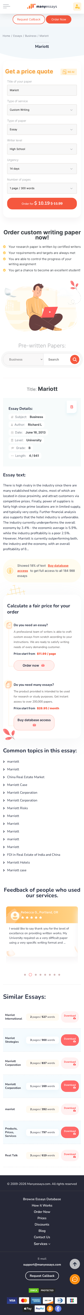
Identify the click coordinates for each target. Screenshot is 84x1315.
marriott (12, 761)
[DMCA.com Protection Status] (42, 1291)
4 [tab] (40, 975)
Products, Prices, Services (11, 1132)
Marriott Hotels (18, 862)
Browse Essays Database (42, 1199)
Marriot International (13, 1017)
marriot (10, 1109)
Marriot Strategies (12, 1040)
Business (36, 417)
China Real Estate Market (25, 777)
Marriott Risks (17, 808)
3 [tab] (35, 974)
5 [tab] (45, 975)
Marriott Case (16, 785)
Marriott (12, 769)
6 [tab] (50, 975)
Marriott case (16, 870)
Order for (42, 203)
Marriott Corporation (21, 792)
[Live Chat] (75, 1279)
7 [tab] (54, 975)
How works (42, 1205)
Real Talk (11, 1155)
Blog (42, 1231)
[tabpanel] (42, 936)
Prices (42, 1218)
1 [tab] (25, 975)
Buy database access (34, 720)
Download (70, 1015)
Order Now (58, 19)
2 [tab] (30, 975)
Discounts (42, 1224)
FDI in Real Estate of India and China (33, 854)
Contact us (42, 1237)
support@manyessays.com (42, 1264)
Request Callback (29, 19)
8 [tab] (59, 975)
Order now (31, 665)
